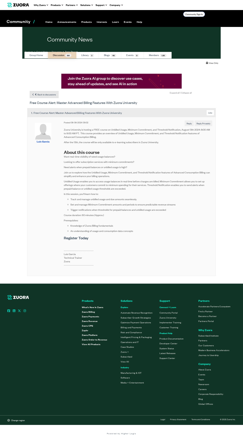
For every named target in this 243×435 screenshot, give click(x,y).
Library (86, 55)
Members (157, 55)
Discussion (57, 51)
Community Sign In (194, 14)
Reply (189, 123)
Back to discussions (46, 94)
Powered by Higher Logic (121, 433)
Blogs (109, 55)
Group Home (42, 51)
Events (131, 55)
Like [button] (210, 112)
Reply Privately (203, 123)
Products (29, 51)
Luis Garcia (43, 141)
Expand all (175, 92)
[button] (67, 22)
